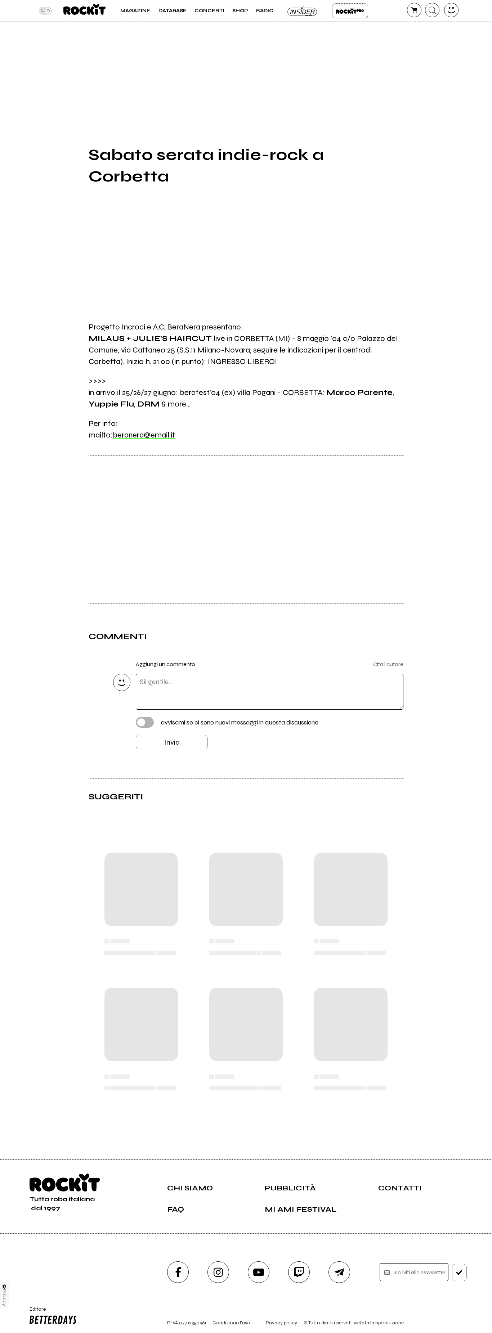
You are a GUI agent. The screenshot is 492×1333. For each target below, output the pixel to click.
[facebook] (178, 1272)
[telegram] (339, 1272)
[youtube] (258, 1272)
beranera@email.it (144, 435)
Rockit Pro (350, 10)
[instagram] (218, 1272)
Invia (172, 742)
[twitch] (299, 1272)
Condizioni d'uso (231, 1323)
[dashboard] (451, 10)
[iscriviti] (459, 1272)
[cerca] (432, 10)
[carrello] (414, 10)
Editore (35, 1312)
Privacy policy (281, 1323)
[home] (84, 11)
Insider (303, 11)
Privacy (4, 1297)
